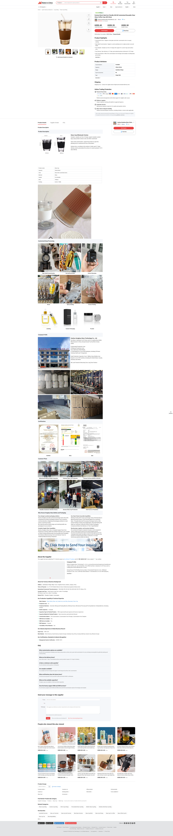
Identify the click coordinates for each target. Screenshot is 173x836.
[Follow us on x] (126, 823)
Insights (115, 827)
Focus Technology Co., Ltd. (77, 831)
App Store (41, 823)
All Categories (42, 7)
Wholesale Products (86, 827)
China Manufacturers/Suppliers (75, 827)
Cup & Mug (56, 9)
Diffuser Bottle (89, 789)
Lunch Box (65, 601)
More (39, 819)
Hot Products (59, 827)
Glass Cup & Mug (63, 9)
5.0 (119, 124)
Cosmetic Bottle (41, 789)
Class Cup (75, 601)
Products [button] (59, 2)
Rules (134, 7)
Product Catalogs (57, 786)
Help (111, 7)
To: (44, 703)
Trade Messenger (59, 823)
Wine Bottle (88, 791)
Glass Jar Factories (54, 813)
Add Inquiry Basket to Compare (65, 57)
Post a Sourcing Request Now (75, 718)
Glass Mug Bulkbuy (52, 816)
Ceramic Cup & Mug (53, 806)
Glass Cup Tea (42, 816)
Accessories (64, 794)
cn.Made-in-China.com (99, 828)
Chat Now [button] (126, 30)
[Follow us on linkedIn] (134, 823)
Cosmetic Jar (65, 789)
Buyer (104, 7)
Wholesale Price (94, 827)
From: (44, 699)
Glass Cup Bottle (89, 813)
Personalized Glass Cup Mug (77, 806)
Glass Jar (55, 601)
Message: (43, 707)
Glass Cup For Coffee (110, 813)
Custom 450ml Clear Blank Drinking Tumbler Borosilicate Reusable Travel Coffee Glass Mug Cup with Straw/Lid (65, 775)
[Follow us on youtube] (130, 823)
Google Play (49, 823)
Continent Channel (102, 827)
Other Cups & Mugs (64, 806)
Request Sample (116, 34)
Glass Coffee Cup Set (122, 813)
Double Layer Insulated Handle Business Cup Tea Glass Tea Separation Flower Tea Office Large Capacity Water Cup (106, 748)
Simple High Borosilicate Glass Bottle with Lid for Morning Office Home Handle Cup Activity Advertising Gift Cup (86, 748)
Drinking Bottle (65, 791)
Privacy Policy (107, 831)
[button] (100, 2)
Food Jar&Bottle (114, 791)
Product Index (109, 827)
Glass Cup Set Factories (66, 813)
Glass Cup (40, 794)
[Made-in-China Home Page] (45, 2)
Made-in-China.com (80, 828)
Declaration (101, 831)
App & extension (118, 7)
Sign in (133, 3)
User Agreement (94, 831)
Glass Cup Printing (99, 813)
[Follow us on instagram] (128, 823)
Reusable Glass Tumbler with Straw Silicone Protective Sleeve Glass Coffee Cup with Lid (125, 775)
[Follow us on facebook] (124, 823)
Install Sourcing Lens (71, 823)
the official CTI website (69, 559)
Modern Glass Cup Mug (91, 806)
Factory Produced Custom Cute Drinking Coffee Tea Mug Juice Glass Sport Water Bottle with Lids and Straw (46, 775)
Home (39, 9)
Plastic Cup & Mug (43, 806)
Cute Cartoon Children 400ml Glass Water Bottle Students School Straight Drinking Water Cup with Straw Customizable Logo (66, 748)
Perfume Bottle (114, 789)
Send (48, 718)
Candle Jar (60, 601)
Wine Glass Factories (78, 813)
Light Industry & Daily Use (47, 9)
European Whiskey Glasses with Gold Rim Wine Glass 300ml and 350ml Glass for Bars (126, 748)
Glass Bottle (50, 601)
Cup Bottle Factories (43, 813)
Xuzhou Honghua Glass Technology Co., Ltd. (107, 19)
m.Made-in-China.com (90, 828)
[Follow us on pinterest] (132, 823)
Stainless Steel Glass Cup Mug (105, 806)
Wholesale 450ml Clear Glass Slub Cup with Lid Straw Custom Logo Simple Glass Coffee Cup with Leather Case (106, 775)
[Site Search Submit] (104, 2)
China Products (66, 827)
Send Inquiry (104, 30)
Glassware (70, 601)
